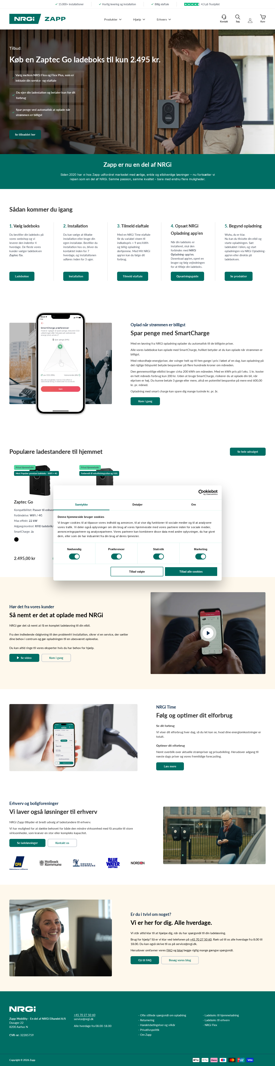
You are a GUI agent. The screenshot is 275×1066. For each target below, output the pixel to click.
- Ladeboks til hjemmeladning (221, 1015)
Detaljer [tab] (137, 504)
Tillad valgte (137, 571)
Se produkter (238, 276)
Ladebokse (22, 276)
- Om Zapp (144, 1034)
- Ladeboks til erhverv (216, 1020)
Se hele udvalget (247, 451)
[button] (113, 22)
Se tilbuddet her (25, 134)
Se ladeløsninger (27, 843)
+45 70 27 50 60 (201, 939)
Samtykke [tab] (81, 504)
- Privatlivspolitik (148, 1029)
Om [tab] (193, 504)
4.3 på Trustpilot (210, 4)
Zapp (32, 1060)
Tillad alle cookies (191, 571)
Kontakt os (62, 843)
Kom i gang (145, 401)
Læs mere (170, 766)
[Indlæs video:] (208, 633)
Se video (26, 657)
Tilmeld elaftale (133, 276)
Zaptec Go (23, 502)
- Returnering (146, 1020)
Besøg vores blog (180, 960)
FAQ (169, 950)
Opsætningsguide (187, 276)
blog (180, 950)
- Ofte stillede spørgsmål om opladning (162, 1015)
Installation (76, 276)
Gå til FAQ (144, 960)
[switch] (116, 557)
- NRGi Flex (210, 1025)
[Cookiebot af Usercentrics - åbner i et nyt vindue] (201, 492)
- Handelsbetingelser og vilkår (156, 1025)
